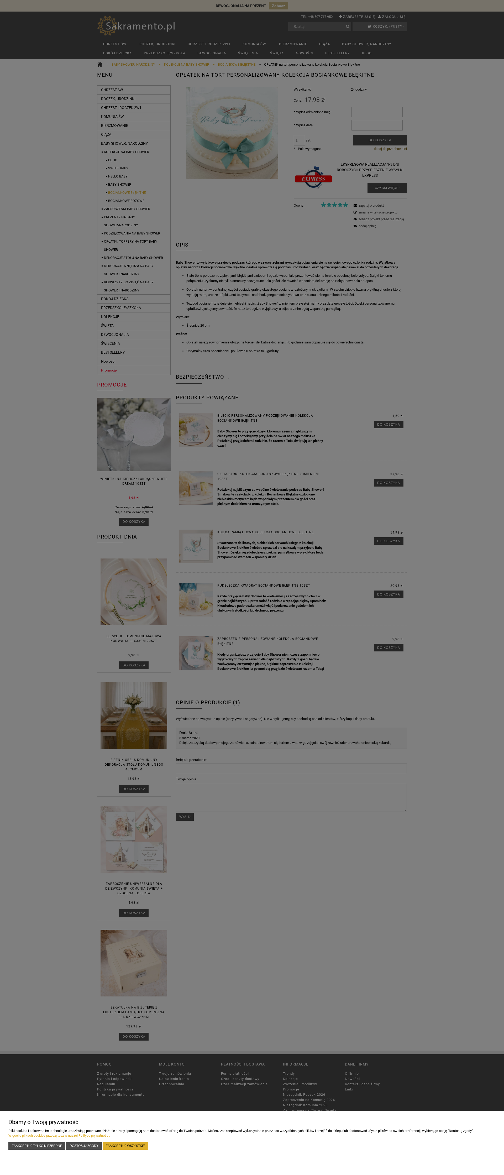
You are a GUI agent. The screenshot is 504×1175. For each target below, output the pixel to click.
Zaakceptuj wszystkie (125, 1145)
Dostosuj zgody (84, 1145)
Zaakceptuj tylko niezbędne (37, 1145)
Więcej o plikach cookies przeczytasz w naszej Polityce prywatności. (59, 1135)
